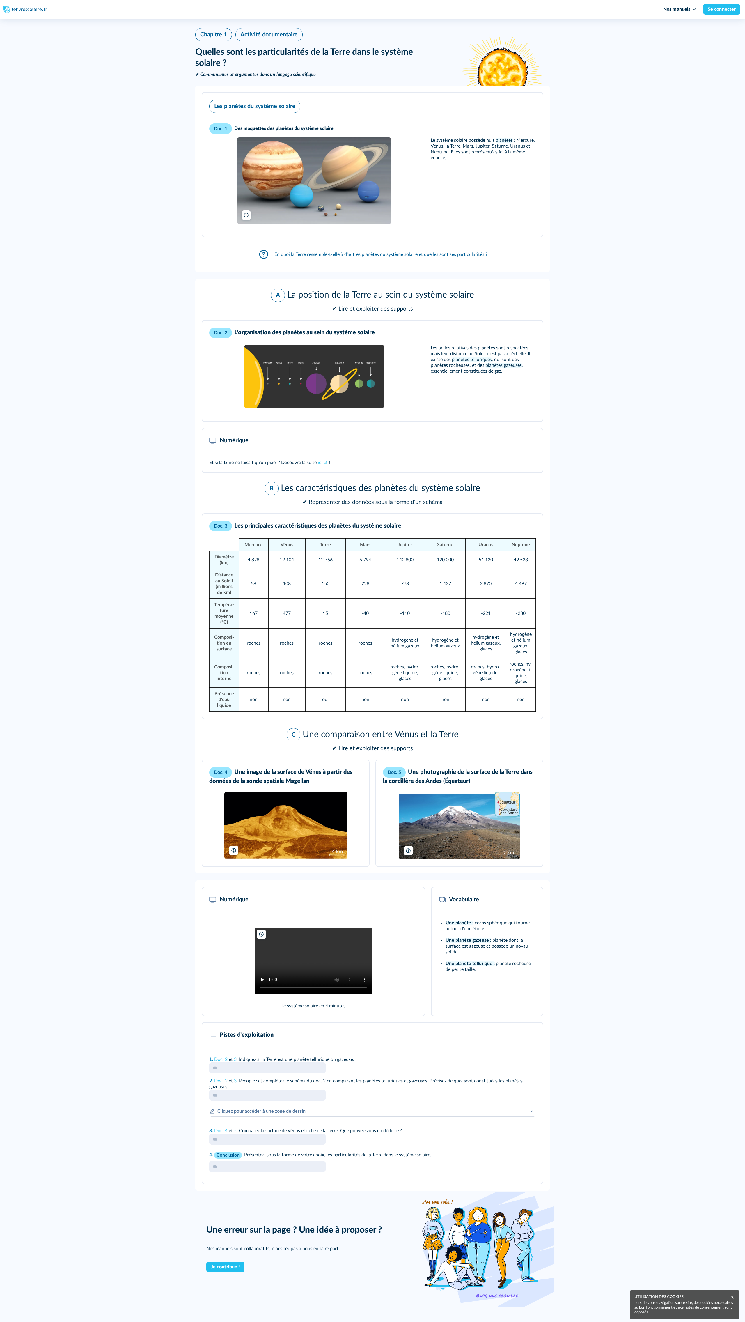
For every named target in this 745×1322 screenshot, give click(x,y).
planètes (504, 140)
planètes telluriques (472, 359)
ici (320, 462)
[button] (372, 165)
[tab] (514, 1035)
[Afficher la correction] (514, 1035)
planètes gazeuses (503, 365)
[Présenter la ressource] (529, 105)
